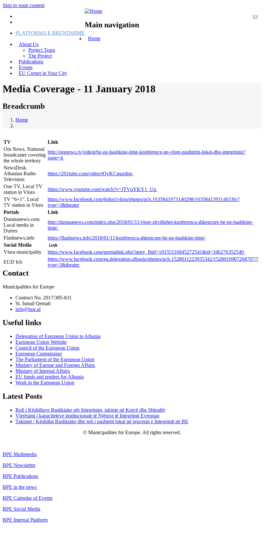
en (255, 16)
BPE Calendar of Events (27, 498)
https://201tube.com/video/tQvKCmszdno (91, 173)
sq (243, 16)
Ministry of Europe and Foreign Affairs (55, 365)
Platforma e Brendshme (50, 33)
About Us (29, 44)
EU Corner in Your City (43, 73)
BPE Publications (20, 476)
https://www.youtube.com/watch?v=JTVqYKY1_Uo (102, 189)
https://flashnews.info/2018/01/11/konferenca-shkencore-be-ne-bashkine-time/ (126, 238)
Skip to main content (23, 5)
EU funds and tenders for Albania (49, 376)
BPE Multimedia (20, 454)
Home (94, 38)
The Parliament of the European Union (54, 359)
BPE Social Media (21, 509)
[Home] (93, 11)
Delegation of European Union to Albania (57, 336)
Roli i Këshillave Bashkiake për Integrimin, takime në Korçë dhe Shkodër (90, 410)
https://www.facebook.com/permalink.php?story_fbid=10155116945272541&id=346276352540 (146, 252)
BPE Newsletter (19, 465)
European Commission (38, 353)
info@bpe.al (28, 309)
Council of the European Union (47, 348)
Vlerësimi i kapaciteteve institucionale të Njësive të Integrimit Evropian (87, 415)
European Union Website (41, 342)
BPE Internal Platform (25, 520)
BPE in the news (20, 487)
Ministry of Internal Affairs (42, 371)
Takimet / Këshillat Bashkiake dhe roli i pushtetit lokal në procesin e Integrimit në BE (101, 421)
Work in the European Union (44, 382)
